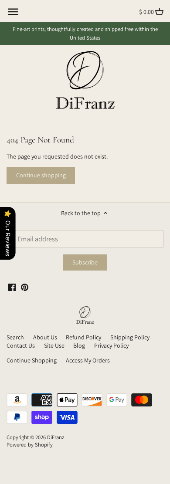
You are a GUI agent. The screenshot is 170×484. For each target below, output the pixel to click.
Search (15, 337)
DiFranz (55, 437)
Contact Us (21, 345)
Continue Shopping (32, 360)
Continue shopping (41, 175)
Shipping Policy (130, 337)
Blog (79, 345)
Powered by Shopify (30, 444)
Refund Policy (83, 337)
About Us (45, 337)
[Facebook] (12, 287)
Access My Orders (88, 360)
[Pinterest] (24, 287)
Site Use (54, 345)
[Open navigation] (13, 11)
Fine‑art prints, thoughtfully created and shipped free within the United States (85, 33)
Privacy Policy (111, 345)
